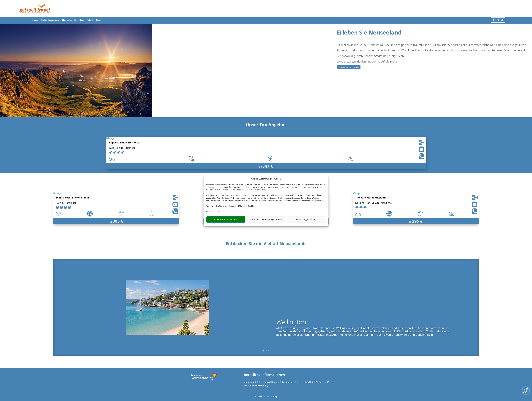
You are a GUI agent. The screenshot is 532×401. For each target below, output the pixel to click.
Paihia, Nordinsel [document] (66, 203)
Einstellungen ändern (306, 219)
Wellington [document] (291, 322)
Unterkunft (69, 20)
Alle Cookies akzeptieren (225, 219)
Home (34, 20)
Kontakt (498, 20)
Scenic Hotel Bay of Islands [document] (72, 197)
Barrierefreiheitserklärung (256, 385)
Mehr (99, 20)
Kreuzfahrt (86, 20)
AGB (327, 382)
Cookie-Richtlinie (213, 211)
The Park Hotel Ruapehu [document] (370, 197)
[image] (110, 138)
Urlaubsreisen (50, 20)
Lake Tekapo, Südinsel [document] (122, 148)
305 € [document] (118, 221)
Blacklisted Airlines (314, 382)
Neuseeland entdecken (348, 67)
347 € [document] (267, 166)
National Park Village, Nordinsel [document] (373, 203)
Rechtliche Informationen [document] (264, 374)
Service (299, 382)
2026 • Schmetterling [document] (267, 396)
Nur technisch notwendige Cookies (266, 219)
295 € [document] (417, 221)
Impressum (249, 382)
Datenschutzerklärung (267, 382)
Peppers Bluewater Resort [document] (125, 142)
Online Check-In (286, 382)
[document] (266, 244)
